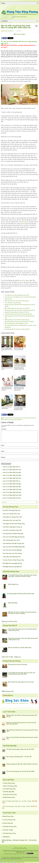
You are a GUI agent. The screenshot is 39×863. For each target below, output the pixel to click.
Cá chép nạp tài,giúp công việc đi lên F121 (20, 749)
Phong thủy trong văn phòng (17, 664)
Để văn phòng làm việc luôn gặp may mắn (16, 323)
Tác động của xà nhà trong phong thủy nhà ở (17, 295)
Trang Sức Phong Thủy (10, 794)
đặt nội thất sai (18, 419)
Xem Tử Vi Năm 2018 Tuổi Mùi (12, 486)
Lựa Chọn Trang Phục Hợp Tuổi (12, 530)
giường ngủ (24, 221)
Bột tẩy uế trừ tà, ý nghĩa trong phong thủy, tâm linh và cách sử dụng (22, 612)
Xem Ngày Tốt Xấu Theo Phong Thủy (14, 523)
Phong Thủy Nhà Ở (8, 31)
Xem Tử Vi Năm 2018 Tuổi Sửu (12, 469)
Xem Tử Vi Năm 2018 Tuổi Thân (12, 489)
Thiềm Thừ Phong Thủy (10, 786)
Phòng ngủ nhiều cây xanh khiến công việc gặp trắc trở (20, 310)
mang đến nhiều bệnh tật (29, 418)
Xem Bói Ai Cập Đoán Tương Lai (12, 527)
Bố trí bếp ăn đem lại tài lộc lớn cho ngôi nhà (17, 308)
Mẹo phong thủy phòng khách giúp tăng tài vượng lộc (19, 321)
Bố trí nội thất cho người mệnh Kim (19, 647)
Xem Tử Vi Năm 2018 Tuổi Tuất (12, 495)
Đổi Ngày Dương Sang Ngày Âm (12, 566)
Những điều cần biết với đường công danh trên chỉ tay (21, 715)
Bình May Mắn (13, 603)
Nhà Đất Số (9, 695)
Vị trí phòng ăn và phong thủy (13, 302)
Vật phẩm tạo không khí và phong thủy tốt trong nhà (22, 730)
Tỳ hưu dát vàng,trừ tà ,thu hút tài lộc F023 (20, 771)
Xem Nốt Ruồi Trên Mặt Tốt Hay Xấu (13, 543)
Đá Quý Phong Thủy (9, 797)
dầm (4, 418)
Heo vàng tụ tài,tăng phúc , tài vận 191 (18, 756)
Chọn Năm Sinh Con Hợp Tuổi (12, 520)
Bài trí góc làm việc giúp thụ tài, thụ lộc (21, 682)
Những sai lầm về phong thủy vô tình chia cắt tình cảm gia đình (21, 723)
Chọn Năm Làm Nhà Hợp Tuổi (12, 556)
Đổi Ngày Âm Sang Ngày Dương (12, 563)
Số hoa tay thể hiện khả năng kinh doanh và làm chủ (22, 738)
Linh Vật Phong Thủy (9, 789)
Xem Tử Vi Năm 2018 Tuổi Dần (12, 472)
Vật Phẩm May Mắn (8, 791)
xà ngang (26, 280)
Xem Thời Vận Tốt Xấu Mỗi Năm (12, 550)
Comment (3, 429)
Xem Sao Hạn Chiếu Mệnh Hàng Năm (14, 547)
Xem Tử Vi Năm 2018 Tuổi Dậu (12, 492)
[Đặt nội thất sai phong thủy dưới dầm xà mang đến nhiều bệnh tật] (19, 94)
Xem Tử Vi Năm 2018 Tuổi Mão (12, 475)
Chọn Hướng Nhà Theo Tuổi (11, 540)
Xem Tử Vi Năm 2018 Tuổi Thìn (12, 478)
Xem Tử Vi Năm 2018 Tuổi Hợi (12, 498)
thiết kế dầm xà (5, 419)
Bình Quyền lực (13, 584)
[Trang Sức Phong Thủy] (9, 621)
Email (3, 451)
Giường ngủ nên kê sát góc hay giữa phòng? (17, 329)
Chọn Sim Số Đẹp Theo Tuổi (11, 513)
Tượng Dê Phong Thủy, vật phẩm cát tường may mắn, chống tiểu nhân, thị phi (22, 575)
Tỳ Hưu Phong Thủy (9, 783)
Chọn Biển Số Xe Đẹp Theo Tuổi (12, 517)
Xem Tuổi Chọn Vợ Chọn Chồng (12, 553)
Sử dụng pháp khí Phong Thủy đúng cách (20, 593)
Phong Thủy (10, 816)
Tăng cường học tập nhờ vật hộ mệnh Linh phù (21, 764)
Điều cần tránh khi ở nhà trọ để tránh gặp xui (17, 300)
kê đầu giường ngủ (17, 418)
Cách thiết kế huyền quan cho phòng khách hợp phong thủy (22, 629)
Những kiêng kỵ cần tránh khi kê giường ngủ (17, 319)
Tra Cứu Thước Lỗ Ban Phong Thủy (13, 560)
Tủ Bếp (11, 830)
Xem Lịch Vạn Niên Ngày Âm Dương (13, 537)
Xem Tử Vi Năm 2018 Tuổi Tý (11, 467)
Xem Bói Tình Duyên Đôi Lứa (11, 510)
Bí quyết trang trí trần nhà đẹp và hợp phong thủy (18, 314)
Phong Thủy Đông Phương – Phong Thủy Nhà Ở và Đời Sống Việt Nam (22, 851)
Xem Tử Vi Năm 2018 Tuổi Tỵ (11, 481)
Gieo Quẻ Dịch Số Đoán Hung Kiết (13, 533)
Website (3, 457)
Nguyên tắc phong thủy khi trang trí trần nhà (17, 312)
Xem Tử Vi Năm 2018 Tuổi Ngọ (12, 484)
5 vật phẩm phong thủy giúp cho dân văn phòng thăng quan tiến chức (21, 673)
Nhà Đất (5, 836)
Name (3, 445)
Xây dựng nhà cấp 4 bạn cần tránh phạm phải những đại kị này (23, 638)
